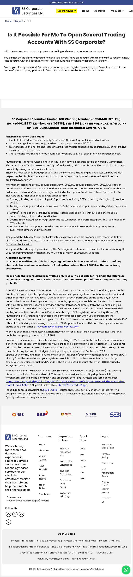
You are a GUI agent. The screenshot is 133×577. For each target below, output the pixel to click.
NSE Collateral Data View (66, 546)
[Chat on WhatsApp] (126, 569)
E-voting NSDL (85, 552)
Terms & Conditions (108, 446)
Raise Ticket (42, 477)
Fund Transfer (43, 467)
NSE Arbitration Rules (108, 473)
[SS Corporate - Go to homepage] (28, 10)
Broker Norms (42, 458)
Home (8, 21)
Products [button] (116, 10)
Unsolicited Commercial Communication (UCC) (47, 552)
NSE (83, 448)
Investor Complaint (66, 472)
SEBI (83, 478)
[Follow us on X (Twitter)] (8, 522)
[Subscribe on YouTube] (21, 514)
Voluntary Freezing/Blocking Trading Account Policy (66, 558)
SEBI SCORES (50, 390)
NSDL (83, 460)
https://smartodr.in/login (73, 385)
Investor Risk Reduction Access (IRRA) (104, 546)
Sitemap (43, 500)
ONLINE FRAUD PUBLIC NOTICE (66, 2)
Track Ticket (42, 486)
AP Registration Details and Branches (28, 546)
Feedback (44, 494)
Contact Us (106, 500)
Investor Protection (22, 540)
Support (18, 21)
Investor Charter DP (110, 540)
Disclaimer (108, 463)
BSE (83, 454)
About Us (44, 450)
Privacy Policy (106, 455)
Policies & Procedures (48, 540)
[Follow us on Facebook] (8, 514)
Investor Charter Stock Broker (79, 540)
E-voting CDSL (104, 552)
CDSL (83, 466)
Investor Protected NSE (65, 452)
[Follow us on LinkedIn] (15, 514)
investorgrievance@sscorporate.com (58, 326)
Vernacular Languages (66, 463)
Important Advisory (65, 494)
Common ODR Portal (65, 484)
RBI (82, 472)
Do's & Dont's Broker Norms (105, 487)
